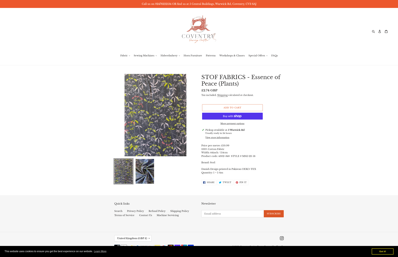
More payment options (232, 123)
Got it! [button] (382, 251)
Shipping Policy (179, 211)
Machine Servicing (168, 215)
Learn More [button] (100, 251)
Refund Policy (157, 211)
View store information (217, 137)
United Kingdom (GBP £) (132, 238)
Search (118, 211)
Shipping (222, 95)
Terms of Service (124, 215)
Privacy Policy (135, 211)
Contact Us (145, 215)
